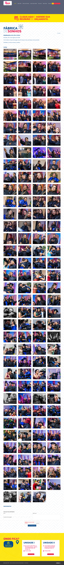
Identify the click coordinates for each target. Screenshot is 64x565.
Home (15, 3)
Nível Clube (45, 3)
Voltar (59, 33)
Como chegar (31, 554)
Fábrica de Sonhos (26, 3)
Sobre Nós (19, 3)
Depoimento (35, 513)
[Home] (8, 3)
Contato (49, 3)
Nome (4, 513)
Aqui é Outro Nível (33, 3)
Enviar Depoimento (32, 525)
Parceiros (40, 3)
